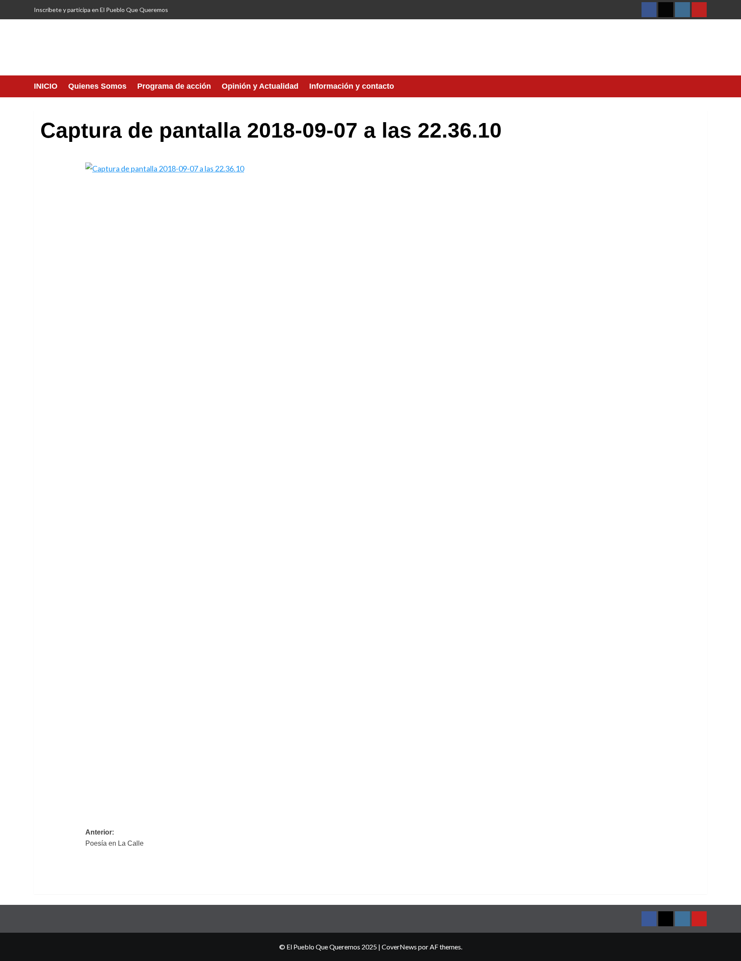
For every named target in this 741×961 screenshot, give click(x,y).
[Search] (701, 86)
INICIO (45, 86)
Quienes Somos (97, 86)
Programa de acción (174, 86)
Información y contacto (351, 86)
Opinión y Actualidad (260, 86)
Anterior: (114, 838)
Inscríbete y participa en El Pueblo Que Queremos (101, 9)
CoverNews (399, 947)
